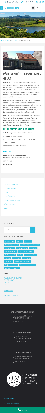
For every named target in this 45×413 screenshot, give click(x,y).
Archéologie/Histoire (11, 245)
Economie (33, 248)
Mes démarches (9, 196)
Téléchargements (10, 204)
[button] (33, 8)
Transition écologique (12, 268)
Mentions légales (9, 398)
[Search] (32, 230)
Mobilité (7, 258)
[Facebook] (37, 2)
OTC (5, 284)
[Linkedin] (43, 2)
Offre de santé (14, 40)
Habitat (20, 255)
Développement (22, 248)
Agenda (19, 241)
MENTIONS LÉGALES (11, 295)
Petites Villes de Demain (22, 261)
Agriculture (28, 241)
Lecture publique (30, 255)
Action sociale (9, 241)
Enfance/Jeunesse (10, 251)
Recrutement (8, 192)
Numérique (26, 258)
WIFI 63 (6, 208)
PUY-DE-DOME (9, 280)
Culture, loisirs (9, 248)
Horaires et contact (11, 184)
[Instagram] (40, 2)
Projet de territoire (11, 265)
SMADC (6, 282)
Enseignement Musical (26, 251)
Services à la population (27, 265)
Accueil (2, 40)
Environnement (10, 255)
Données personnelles (11, 403)
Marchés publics (10, 188)
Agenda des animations (12, 200)
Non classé (16, 258)
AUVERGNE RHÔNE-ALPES (13, 278)
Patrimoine (8, 261)
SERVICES (7, 40)
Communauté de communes (30, 245)
